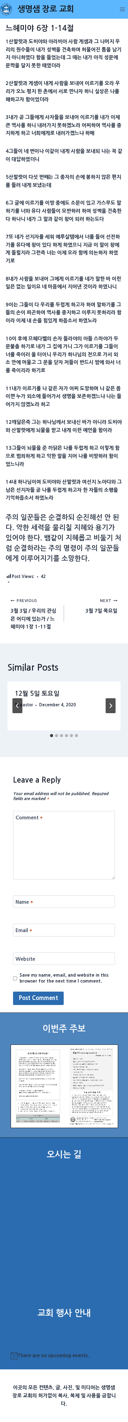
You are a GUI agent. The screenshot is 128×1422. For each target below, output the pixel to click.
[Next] (111, 705)
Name (24, 901)
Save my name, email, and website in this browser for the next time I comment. (64, 978)
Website (25, 958)
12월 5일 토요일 (37, 693)
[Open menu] (122, 9)
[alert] (64, 1356)
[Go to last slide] (17, 705)
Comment (29, 817)
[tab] (51, 735)
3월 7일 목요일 (101, 606)
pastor (26, 705)
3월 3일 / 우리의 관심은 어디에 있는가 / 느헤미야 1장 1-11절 (33, 614)
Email (24, 930)
